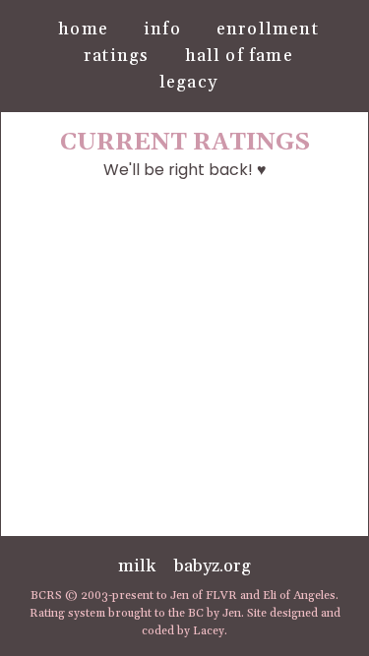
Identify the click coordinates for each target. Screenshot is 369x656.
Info (162, 29)
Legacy (188, 82)
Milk (136, 566)
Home (83, 29)
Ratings (116, 55)
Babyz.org (212, 566)
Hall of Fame (239, 55)
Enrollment (267, 29)
